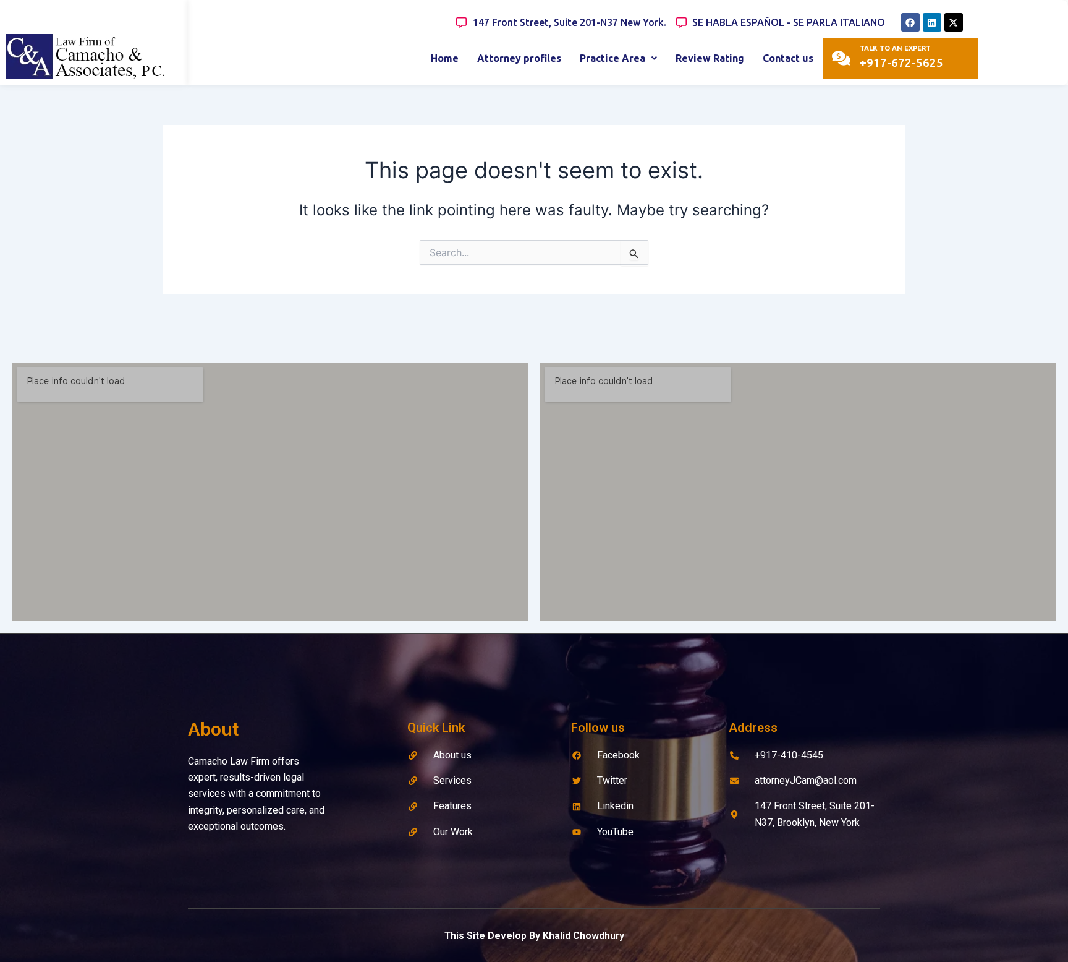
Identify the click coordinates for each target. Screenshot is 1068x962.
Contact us (788, 58)
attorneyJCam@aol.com (806, 780)
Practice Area (612, 58)
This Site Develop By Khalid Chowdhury (534, 936)
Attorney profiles (519, 58)
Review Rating (710, 58)
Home (445, 58)
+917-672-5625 (901, 62)
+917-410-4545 (789, 755)
